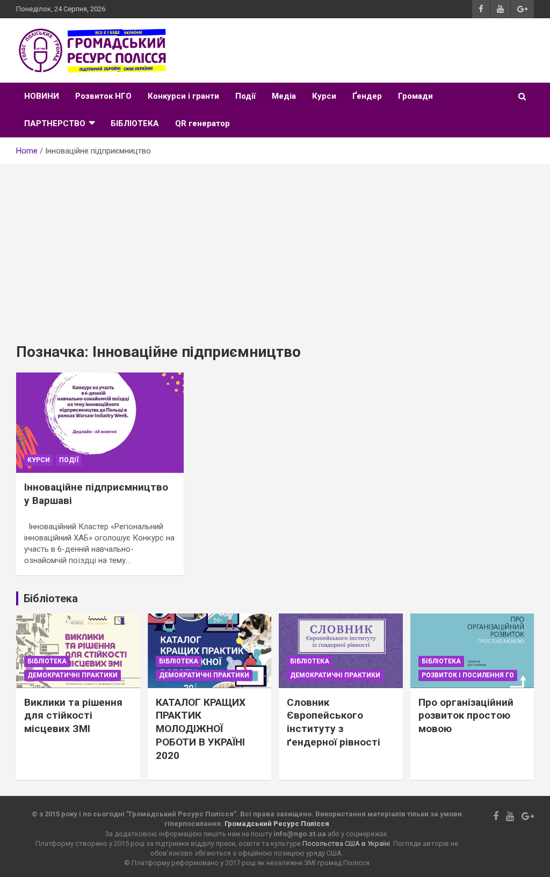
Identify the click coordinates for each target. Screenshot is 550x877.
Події (245, 96)
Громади (415, 96)
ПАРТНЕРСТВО (54, 123)
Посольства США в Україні (346, 843)
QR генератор (202, 123)
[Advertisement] (275, 246)
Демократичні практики (72, 675)
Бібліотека (47, 661)
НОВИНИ (41, 96)
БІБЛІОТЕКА (135, 123)
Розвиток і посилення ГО (468, 675)
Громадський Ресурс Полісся (277, 824)
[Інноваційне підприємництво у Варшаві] (100, 422)
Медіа (284, 96)
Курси (324, 96)
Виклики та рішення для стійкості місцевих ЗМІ (73, 715)
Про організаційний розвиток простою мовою (465, 715)
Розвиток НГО (103, 96)
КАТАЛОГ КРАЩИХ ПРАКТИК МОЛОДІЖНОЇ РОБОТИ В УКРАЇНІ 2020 (200, 729)
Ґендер (367, 96)
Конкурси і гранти (183, 96)
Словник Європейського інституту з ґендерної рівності (333, 722)
